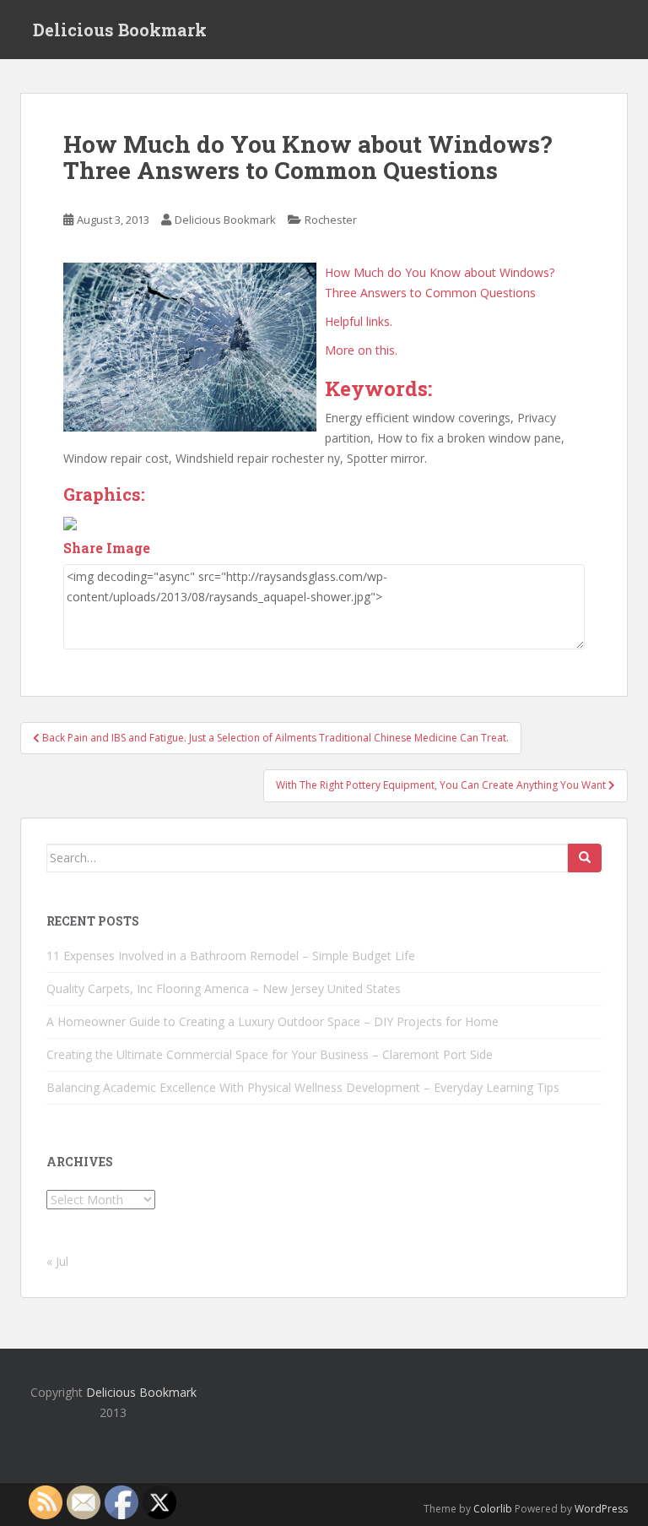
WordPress (601, 1509)
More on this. (361, 350)
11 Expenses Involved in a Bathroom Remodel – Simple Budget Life (230, 956)
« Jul (57, 1261)
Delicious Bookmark (120, 30)
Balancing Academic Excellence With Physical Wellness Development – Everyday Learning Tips (302, 1087)
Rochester (331, 219)
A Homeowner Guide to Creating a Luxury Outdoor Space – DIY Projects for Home (272, 1021)
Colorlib (492, 1509)
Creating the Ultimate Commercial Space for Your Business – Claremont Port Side (269, 1054)
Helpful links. (358, 321)
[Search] (585, 858)
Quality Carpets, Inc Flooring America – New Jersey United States (223, 988)
